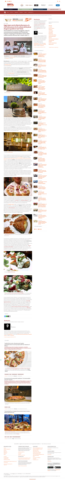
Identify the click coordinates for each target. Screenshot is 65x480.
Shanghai (34, 458)
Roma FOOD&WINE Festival (37, 449)
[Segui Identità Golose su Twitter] (9, 1)
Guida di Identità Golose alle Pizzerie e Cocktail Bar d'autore (40, 44)
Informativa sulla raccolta (32, 479)
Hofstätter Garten (12, 57)
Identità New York (36, 451)
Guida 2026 (49, 449)
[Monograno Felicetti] (50, 5)
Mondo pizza (12, 15)
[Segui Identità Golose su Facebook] (5, 1)
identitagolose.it (10, 334)
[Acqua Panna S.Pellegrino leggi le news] (21, 5)
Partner (21, 12)
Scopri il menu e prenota (22, 465)
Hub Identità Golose (25, 9)
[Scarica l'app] (51, 467)
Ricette (11, 12)
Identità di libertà (36, 455)
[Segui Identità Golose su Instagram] (7, 1)
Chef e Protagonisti (7, 449)
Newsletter (30, 12)
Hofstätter (7, 58)
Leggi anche (7, 340)
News (5, 454)
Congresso (11, 9)
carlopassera (12, 335)
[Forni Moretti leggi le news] (36, 5)
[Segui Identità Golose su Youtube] (10, 1)
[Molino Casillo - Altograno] (29, 5)
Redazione (5, 452)
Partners (5, 453)
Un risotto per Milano (36, 457)
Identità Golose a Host (36, 453)
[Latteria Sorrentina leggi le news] (57, 5)
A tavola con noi (35, 459)
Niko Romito (6, 158)
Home (5, 15)
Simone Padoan (20, 157)
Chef (7, 12)
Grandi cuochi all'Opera (37, 452)
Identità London (35, 450)
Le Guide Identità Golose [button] (54, 9)
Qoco (34, 456)
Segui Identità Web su (38, 226)
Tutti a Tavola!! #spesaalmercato (38, 454)
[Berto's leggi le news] (43, 5)
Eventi (25, 12)
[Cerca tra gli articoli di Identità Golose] (57, 1)
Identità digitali (40, 9)
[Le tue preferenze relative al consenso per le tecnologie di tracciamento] (1, 360)
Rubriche (16, 12)
